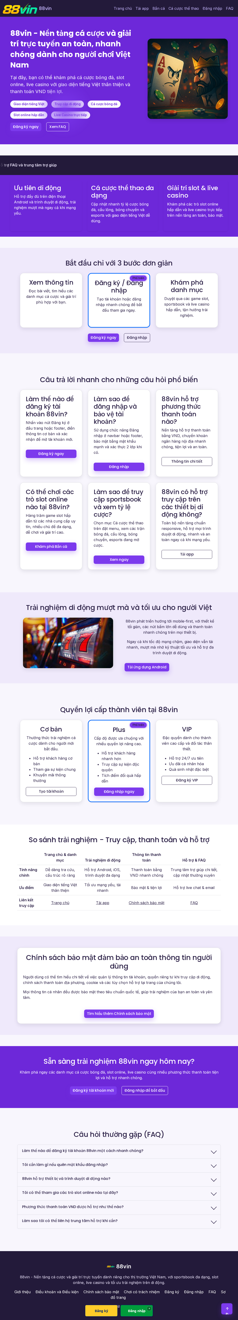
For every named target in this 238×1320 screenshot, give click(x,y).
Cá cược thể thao (184, 8)
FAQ (229, 8)
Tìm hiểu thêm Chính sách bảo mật (119, 1013)
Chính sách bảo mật (146, 902)
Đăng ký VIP (187, 780)
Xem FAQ (57, 126)
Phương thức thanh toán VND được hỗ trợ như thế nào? (73, 1206)
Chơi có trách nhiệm (142, 1292)
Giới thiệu (22, 1292)
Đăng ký (172, 1292)
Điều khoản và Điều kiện (57, 1292)
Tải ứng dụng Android (146, 667)
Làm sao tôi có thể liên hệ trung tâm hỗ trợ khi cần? (70, 1220)
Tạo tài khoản (51, 791)
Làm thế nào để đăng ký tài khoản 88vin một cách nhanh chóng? (82, 1150)
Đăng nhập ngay (119, 791)
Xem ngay (119, 559)
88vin (123, 1266)
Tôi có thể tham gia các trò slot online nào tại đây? (70, 1192)
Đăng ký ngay (26, 126)
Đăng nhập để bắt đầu (145, 1090)
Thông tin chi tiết (186, 461)
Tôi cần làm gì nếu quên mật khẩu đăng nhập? (65, 1164)
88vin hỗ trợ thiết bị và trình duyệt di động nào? (66, 1178)
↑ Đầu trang (227, 1310)
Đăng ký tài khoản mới (93, 1090)
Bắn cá (158, 8)
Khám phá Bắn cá (51, 546)
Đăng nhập (212, 8)
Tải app (142, 8)
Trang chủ (123, 8)
